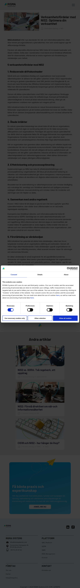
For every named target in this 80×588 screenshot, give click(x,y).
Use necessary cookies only (15, 318)
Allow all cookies (65, 318)
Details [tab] (40, 275)
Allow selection (40, 318)
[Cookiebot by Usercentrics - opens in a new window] (68, 268)
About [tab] (66, 275)
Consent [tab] (14, 275)
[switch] (30, 310)
